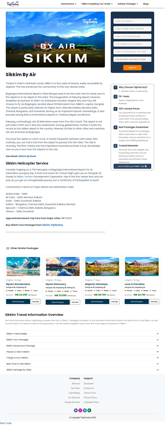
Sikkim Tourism (25, 176)
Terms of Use (90, 393)
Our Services (74, 397)
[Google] (89, 410)
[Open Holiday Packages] (137, 3)
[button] (132, 166)
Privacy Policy (90, 397)
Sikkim (36, 100)
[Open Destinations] (76, 3)
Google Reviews (72, 402)
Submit (132, 67)
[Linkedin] (85, 410)
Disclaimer (89, 383)
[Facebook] (76, 410)
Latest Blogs (74, 393)
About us (76, 383)
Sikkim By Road (27, 156)
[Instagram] (80, 410)
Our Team (75, 388)
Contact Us (89, 388)
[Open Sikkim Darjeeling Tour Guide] (112, 3)
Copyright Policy (91, 402)
